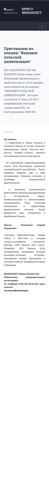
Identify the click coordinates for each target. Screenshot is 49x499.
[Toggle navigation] (42, 26)
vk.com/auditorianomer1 (16, 290)
